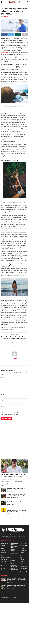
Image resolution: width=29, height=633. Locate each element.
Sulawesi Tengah (23, 566)
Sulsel (21, 570)
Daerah (3, 471)
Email (2, 400)
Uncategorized (23, 571)
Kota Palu (22, 548)
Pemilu (21, 557)
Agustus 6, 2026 (11, 506)
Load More (14, 518)
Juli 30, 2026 (10, 513)
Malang (21, 554)
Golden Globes (5, 329)
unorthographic (4, 52)
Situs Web (3, 406)
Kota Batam (13, 571)
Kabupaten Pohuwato (12, 561)
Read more (4, 485)
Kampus (12, 563)
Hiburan (3, 555)
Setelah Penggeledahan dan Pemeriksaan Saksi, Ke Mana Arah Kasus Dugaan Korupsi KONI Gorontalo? (17, 503)
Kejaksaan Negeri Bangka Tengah (14, 566)
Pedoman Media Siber (14, 597)
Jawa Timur (3, 561)
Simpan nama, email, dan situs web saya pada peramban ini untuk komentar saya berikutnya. (14, 413)
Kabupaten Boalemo (3, 563)
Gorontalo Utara (4, 554)
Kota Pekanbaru (23, 550)
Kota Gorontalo (23, 543)
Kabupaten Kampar (12, 555)
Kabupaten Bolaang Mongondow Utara (4, 570)
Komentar (3, 377)
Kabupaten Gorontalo (12, 550)
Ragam (21, 563)
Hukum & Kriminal (5, 557)
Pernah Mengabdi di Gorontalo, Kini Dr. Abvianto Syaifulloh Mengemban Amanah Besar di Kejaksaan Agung (16, 510)
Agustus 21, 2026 (11, 491)
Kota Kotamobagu (24, 545)
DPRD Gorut (3, 548)
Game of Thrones (21, 327)
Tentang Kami (3, 595)
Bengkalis (3, 545)
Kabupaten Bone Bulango (14, 544)
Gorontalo (3, 552)
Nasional (22, 555)
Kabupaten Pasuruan (12, 558)
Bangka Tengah (4, 543)
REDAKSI (6, 16)
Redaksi (10, 595)
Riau (21, 564)
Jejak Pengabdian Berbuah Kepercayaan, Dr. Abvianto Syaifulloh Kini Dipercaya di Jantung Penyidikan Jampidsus (17, 496)
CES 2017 (6, 327)
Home (2, 6)
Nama (3, 394)
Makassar (22, 552)
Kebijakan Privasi (4, 597)
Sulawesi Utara (23, 568)
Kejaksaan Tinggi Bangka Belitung (14, 569)
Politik (21, 561)
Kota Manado (23, 547)
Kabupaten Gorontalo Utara (14, 553)
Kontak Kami (16, 595)
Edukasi (3, 550)
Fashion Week (13, 327)
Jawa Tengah (4, 559)
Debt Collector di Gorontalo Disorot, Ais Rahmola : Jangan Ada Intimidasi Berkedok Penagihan (17, 579)
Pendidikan (22, 559)
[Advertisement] (11, 433)
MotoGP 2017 (12, 329)
